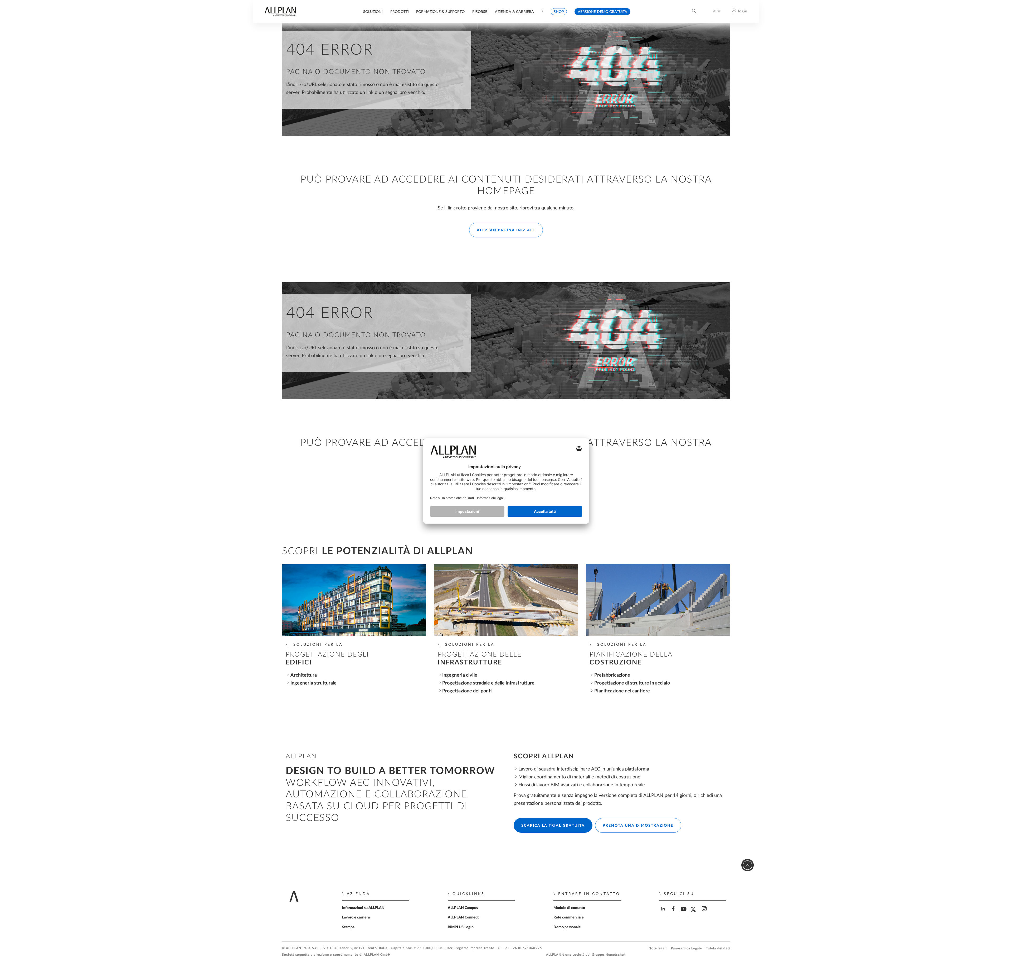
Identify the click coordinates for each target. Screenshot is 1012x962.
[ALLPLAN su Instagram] (704, 913)
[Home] (280, 15)
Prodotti (399, 12)
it (714, 11)
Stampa (348, 927)
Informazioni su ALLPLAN (363, 908)
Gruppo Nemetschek (609, 954)
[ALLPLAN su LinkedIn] (663, 913)
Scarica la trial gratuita (553, 825)
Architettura (303, 675)
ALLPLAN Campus (463, 908)
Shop (559, 12)
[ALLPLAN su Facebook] (674, 913)
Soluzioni (373, 12)
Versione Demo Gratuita (602, 12)
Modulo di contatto (569, 908)
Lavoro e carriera (356, 917)
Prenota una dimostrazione (638, 825)
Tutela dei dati (718, 948)
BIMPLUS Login (461, 927)
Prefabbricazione (612, 675)
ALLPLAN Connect (463, 917)
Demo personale (567, 927)
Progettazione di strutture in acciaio (632, 683)
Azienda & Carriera (514, 12)
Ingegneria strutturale (313, 683)
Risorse (479, 12)
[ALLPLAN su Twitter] (694, 913)
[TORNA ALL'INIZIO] (747, 865)
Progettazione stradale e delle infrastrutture (488, 683)
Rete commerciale (568, 917)
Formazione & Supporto (440, 12)
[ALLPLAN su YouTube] (684, 913)
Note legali (658, 948)
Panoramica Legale (686, 948)
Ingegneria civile (459, 675)
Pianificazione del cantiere (622, 691)
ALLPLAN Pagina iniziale (506, 230)
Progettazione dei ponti (467, 691)
